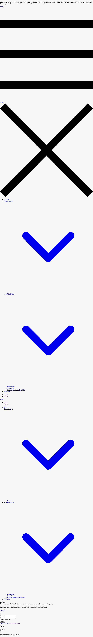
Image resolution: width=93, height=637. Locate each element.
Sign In (6, 394)
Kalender (10, 293)
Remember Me (6, 619)
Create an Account (14, 623)
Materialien (7, 391)
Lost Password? (4, 623)
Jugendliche (10, 388)
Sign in (2, 621)
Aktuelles (6, 199)
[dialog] (46, 632)
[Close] (0, 614)
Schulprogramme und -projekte (16, 390)
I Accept (2, 610)
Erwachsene (10, 386)
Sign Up (6, 396)
